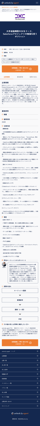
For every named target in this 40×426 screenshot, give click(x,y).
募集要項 (20, 77)
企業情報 (7, 77)
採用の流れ (33, 77)
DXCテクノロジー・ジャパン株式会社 (10, 7)
